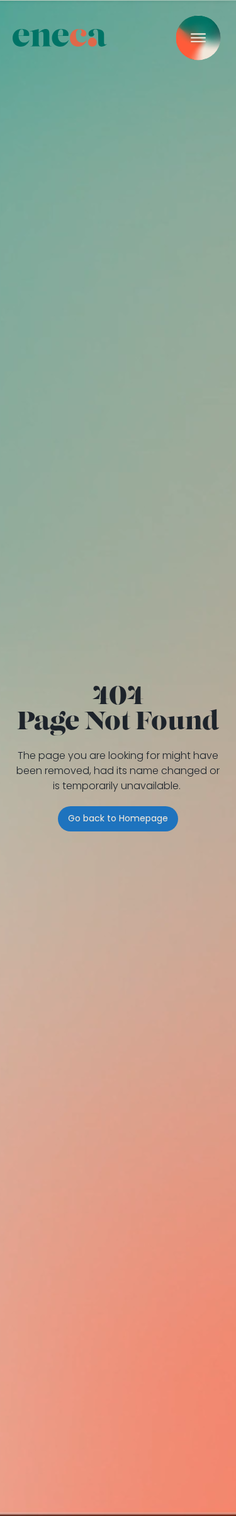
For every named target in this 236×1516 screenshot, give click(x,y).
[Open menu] (198, 37)
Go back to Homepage (118, 818)
